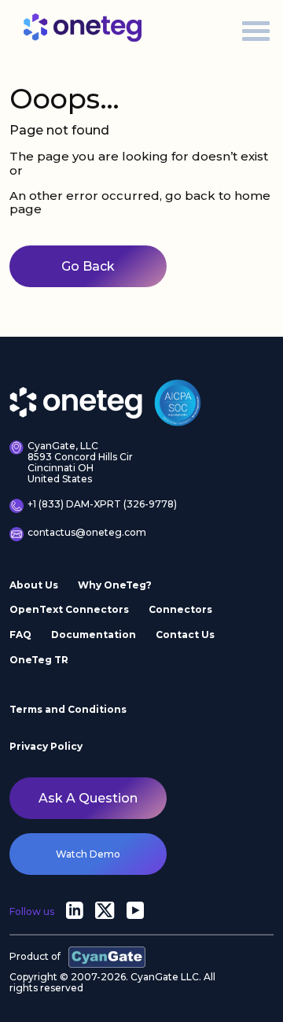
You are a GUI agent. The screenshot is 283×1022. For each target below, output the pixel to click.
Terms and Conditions (68, 709)
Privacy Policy (46, 746)
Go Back (88, 266)
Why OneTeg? (115, 585)
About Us (33, 585)
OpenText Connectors (69, 609)
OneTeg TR (38, 660)
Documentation (93, 634)
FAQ (20, 634)
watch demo (88, 854)
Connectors (180, 609)
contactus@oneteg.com (87, 532)
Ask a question (88, 798)
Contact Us (185, 634)
